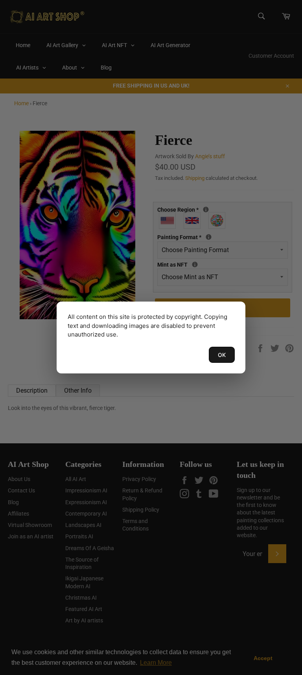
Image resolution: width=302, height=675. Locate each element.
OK (222, 354)
